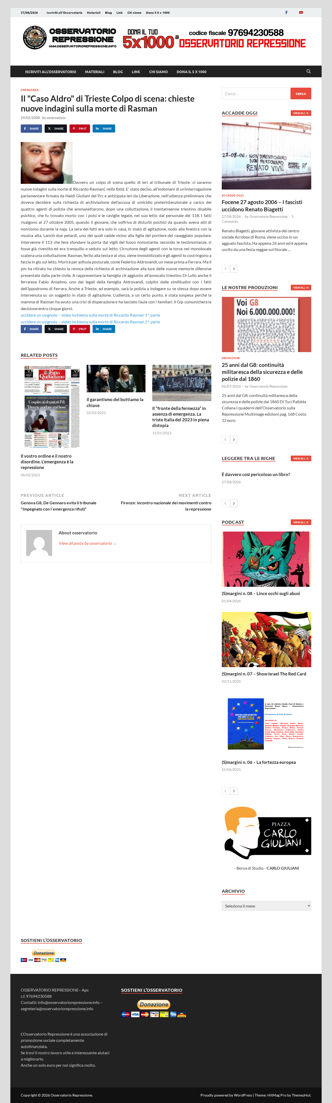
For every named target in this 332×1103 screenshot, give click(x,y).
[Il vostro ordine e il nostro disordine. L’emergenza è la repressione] (50, 408)
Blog (108, 12)
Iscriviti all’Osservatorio (64, 12)
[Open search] (309, 72)
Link (119, 12)
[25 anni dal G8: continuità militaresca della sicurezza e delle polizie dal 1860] (266, 324)
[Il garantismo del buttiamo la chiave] (116, 380)
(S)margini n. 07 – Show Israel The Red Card (264, 673)
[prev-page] (225, 269)
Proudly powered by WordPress (226, 1095)
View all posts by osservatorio (88, 543)
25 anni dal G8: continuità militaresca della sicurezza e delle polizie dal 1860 (262, 371)
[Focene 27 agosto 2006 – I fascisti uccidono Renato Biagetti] (266, 156)
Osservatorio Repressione (268, 216)
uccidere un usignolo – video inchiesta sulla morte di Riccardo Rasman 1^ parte (90, 314)
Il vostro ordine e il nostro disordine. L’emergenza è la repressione (47, 461)
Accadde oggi (233, 195)
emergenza (30, 90)
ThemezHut (301, 1095)
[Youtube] (301, 12)
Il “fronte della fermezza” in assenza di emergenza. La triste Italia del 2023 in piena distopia (180, 417)
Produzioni (231, 358)
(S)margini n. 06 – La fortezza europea (259, 762)
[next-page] (234, 269)
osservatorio (56, 118)
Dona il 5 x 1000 (158, 12)
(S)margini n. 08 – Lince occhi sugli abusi (261, 593)
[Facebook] (286, 12)
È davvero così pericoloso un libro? (256, 474)
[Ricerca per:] (266, 93)
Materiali (93, 12)
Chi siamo (134, 12)
